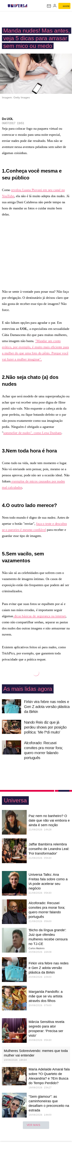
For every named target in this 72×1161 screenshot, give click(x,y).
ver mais (33, 1124)
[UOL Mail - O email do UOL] (49, 6)
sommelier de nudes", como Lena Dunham (32, 433)
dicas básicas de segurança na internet (39, 616)
